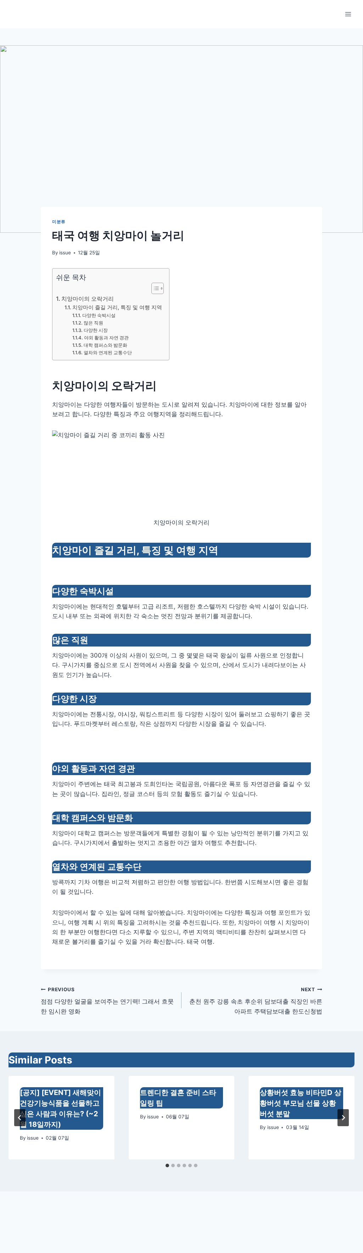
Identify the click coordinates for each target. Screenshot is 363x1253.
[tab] (167, 1165)
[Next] (343, 1117)
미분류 (59, 221)
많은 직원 (93, 323)
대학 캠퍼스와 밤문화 (105, 345)
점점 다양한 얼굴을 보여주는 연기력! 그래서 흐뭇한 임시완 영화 (107, 1001)
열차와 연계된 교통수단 (108, 352)
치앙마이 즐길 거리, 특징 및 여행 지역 (117, 307)
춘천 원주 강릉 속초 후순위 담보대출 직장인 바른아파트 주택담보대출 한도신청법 (255, 1001)
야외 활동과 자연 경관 (106, 337)
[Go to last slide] (20, 1117)
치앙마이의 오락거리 (87, 298)
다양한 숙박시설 (99, 315)
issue (65, 252)
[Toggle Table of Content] (154, 288)
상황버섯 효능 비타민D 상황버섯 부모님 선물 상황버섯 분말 (300, 1103)
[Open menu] (347, 14)
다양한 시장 (96, 330)
